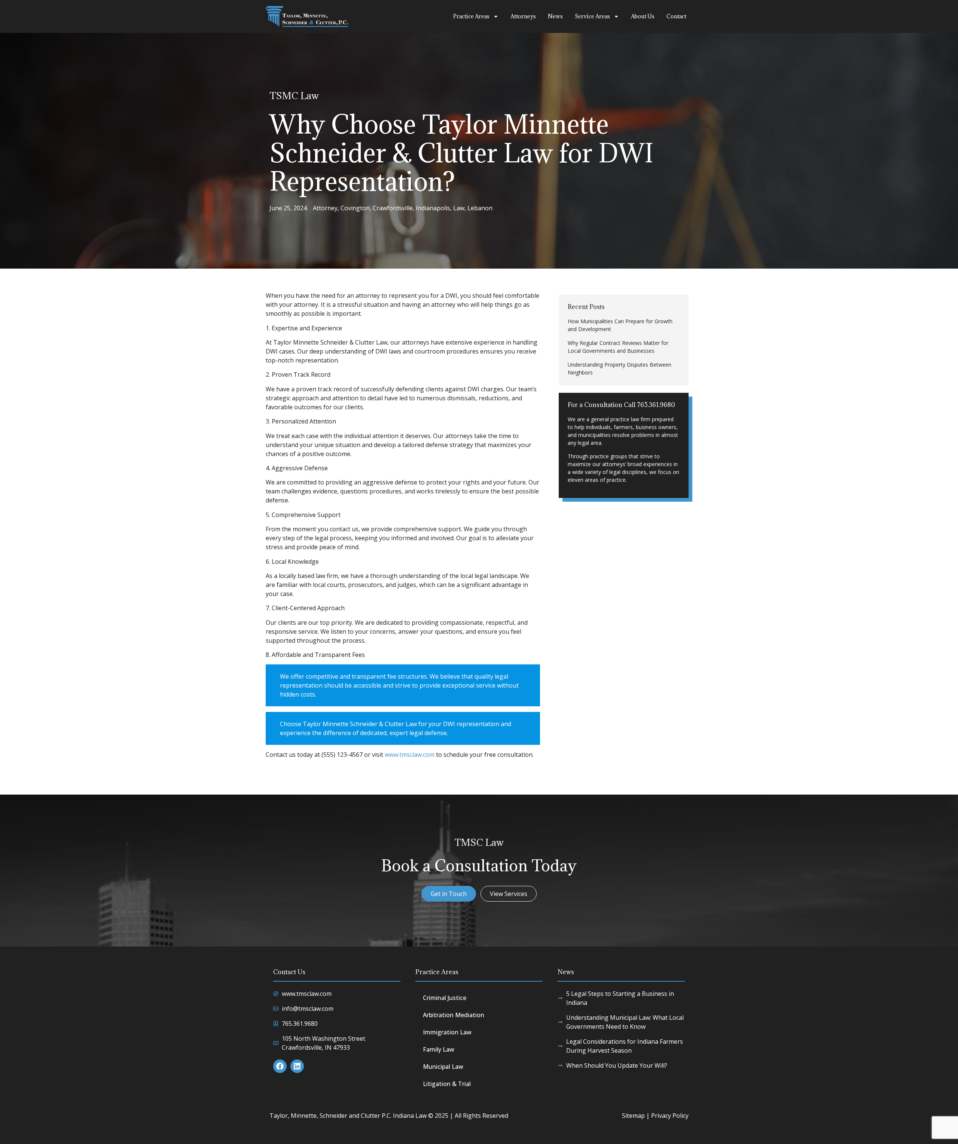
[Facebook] (280, 1066)
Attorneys (523, 16)
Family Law (438, 1049)
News (555, 16)
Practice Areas (471, 16)
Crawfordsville (393, 208)
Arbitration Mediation (453, 1015)
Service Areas (592, 16)
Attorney (325, 208)
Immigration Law (447, 1032)
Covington (355, 208)
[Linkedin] (297, 1066)
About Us (643, 16)
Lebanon (479, 208)
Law (458, 208)
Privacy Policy (670, 1115)
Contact (676, 16)
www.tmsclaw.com (409, 754)
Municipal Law (443, 1066)
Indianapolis (433, 208)
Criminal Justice (444, 998)
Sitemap (633, 1115)
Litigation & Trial (447, 1084)
